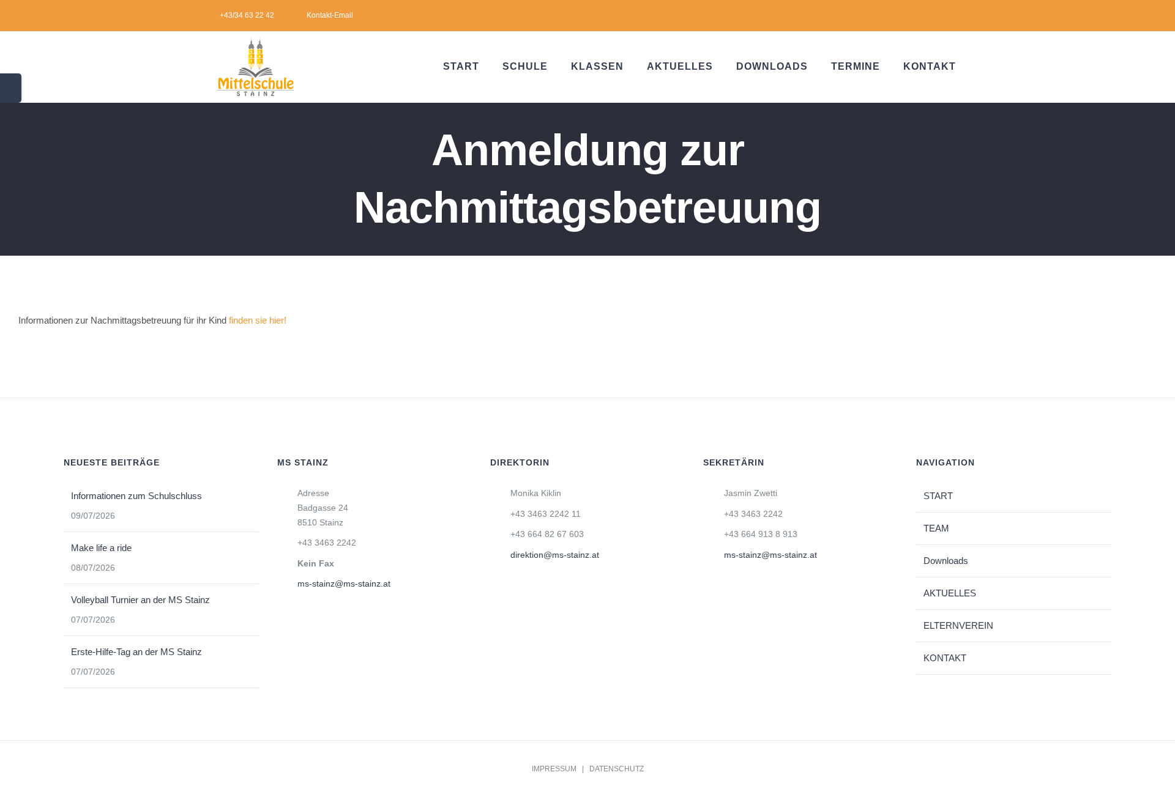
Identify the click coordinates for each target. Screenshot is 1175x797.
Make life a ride (101, 548)
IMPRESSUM (554, 769)
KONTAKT (944, 658)
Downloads (945, 560)
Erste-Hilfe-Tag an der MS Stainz (136, 652)
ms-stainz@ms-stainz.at (343, 583)
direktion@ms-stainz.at (554, 555)
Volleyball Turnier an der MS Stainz (140, 600)
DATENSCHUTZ (616, 769)
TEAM (936, 528)
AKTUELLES (949, 593)
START (938, 496)
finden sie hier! (257, 320)
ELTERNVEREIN (958, 625)
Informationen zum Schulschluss (136, 496)
